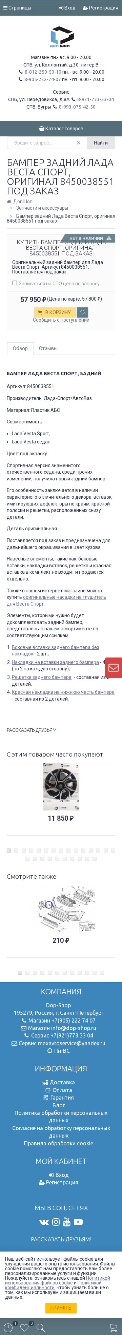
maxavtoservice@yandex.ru (71, 1043)
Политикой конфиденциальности (53, 1285)
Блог (59, 1105)
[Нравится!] (82, 312)
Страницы (19, 8)
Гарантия (62, 1097)
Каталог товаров (63, 128)
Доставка (62, 1082)
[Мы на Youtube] (66, 1222)
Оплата (62, 1090)
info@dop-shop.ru (73, 1028)
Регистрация (103, 8)
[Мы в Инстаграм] (56, 1222)
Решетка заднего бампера (42, 677)
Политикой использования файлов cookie (57, 1280)
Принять (61, 1308)
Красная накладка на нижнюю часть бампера (63, 692)
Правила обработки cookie (58, 1143)
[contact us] (113, 667)
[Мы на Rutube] (78, 1222)
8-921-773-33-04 (95, 99)
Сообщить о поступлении (61, 320)
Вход (69, 8)
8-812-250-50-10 (42, 72)
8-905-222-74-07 (42, 79)
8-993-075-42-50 (77, 107)
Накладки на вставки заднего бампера (55, 662)
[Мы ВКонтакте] (44, 1222)
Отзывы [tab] (48, 348)
